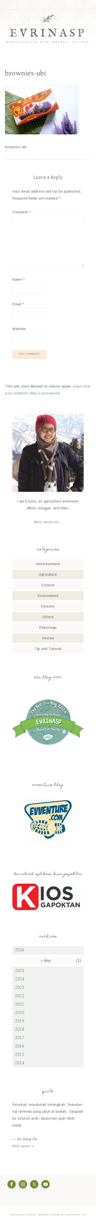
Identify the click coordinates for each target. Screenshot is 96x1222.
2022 (19, 996)
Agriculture (48, 574)
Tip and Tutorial (48, 649)
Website (19, 329)
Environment (48, 596)
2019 (19, 1021)
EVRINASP (48, 33)
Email (18, 304)
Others (48, 617)
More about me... (48, 522)
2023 (19, 987)
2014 (19, 1063)
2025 (19, 971)
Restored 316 (76, 1214)
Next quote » (23, 1146)
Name (18, 279)
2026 (19, 950)
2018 (19, 1029)
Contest (48, 585)
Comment (21, 212)
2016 (19, 1046)
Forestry (48, 606)
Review (48, 638)
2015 (19, 1054)
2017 (19, 1038)
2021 (19, 1004)
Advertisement (48, 564)
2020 (19, 1013)
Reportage (48, 628)
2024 (19, 979)
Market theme (50, 1214)
